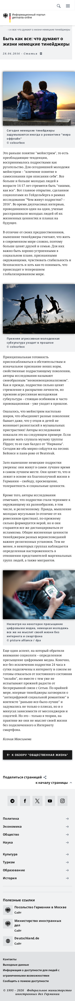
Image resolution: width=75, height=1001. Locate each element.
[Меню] (68, 6)
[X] (38, 801)
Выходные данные (16, 964)
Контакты (10, 959)
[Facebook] (26, 801)
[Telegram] (14, 801)
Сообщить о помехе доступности (26, 981)
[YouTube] (51, 801)
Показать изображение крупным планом (39, 98)
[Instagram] (64, 801)
